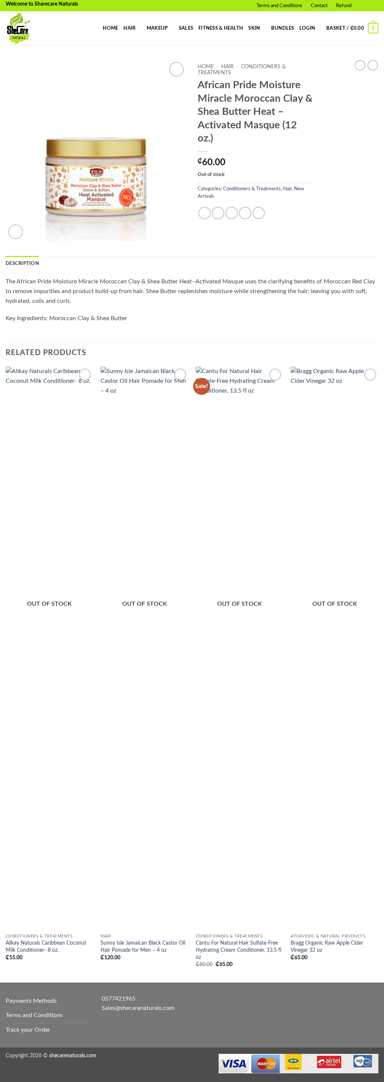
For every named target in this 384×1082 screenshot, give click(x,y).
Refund (343, 5)
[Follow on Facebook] (367, 5)
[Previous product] (373, 65)
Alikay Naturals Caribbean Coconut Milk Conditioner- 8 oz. (46, 946)
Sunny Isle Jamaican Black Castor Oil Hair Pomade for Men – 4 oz (142, 946)
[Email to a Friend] (231, 213)
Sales (186, 28)
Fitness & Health (220, 28)
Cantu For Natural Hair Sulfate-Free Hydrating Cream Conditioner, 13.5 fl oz (238, 950)
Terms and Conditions (279, 5)
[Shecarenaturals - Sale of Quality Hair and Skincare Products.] (43, 28)
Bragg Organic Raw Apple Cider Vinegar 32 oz (327, 946)
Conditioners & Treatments (252, 189)
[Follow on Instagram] (374, 5)
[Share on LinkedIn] (258, 213)
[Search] (95, 28)
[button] (307, 28)
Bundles (282, 28)
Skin (254, 28)
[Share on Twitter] (218, 213)
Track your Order (28, 1030)
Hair (129, 28)
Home (110, 28)
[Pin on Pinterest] (245, 213)
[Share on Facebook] (204, 213)
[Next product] (360, 65)
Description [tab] (22, 263)
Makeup (157, 28)
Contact (319, 5)
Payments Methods (31, 1001)
